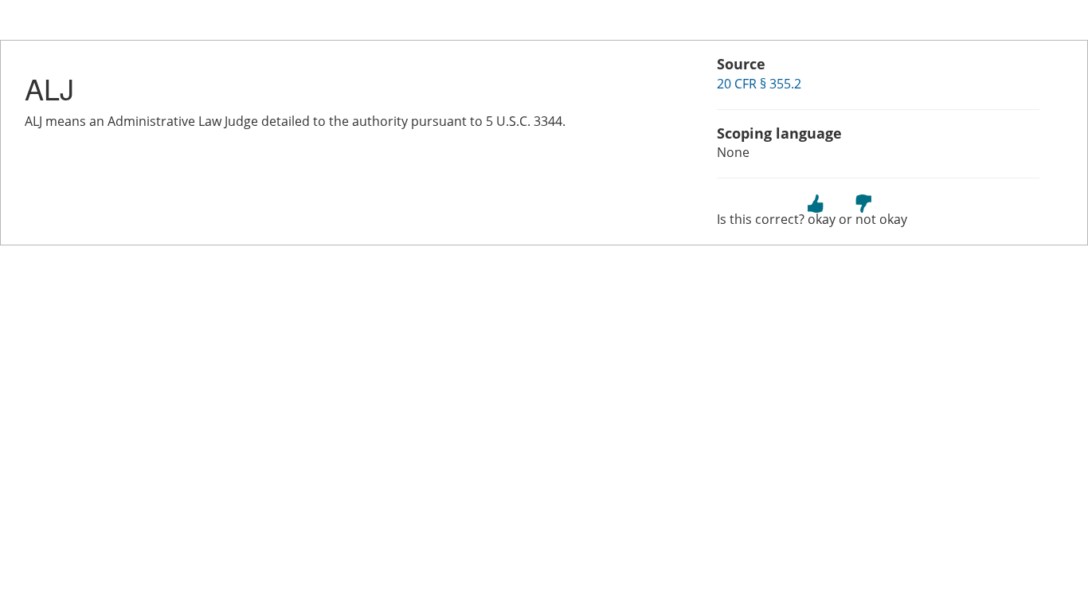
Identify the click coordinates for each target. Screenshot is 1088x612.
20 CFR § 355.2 (759, 83)
